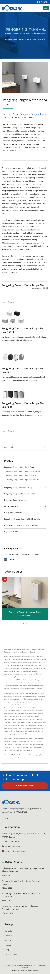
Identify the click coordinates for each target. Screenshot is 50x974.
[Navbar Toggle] (46, 8)
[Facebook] (2, 818)
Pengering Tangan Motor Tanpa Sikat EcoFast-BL (23, 330)
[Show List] (46, 288)
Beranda (8, 931)
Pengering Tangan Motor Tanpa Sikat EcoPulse (23, 404)
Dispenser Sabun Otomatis (15, 500)
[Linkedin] (8, 818)
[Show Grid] (43, 288)
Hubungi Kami (22, 758)
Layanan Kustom (11, 532)
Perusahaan (10, 936)
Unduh (11, 560)
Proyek (8, 945)
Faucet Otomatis (11, 506)
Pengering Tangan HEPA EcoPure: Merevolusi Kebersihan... (21, 895)
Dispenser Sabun (28, 755)
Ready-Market (34, 970)
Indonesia (43, 2)
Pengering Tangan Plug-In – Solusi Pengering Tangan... (21, 882)
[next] (45, 442)
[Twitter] (5, 818)
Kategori (14, 39)
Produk (8, 940)
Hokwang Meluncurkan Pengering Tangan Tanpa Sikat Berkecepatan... (23, 870)
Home (7, 39)
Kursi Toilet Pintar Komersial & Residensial (21, 525)
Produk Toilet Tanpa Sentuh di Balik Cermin (22, 519)
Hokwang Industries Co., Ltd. (28, 965)
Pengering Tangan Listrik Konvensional (19, 494)
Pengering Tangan (39, 755)
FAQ (7, 950)
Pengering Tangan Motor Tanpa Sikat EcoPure (23, 370)
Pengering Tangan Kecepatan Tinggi (18, 488)
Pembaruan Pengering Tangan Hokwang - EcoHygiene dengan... (20, 907)
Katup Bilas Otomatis (13, 513)
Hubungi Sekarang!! (25, 785)
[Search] (44, 447)
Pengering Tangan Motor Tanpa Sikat (32, 39)
